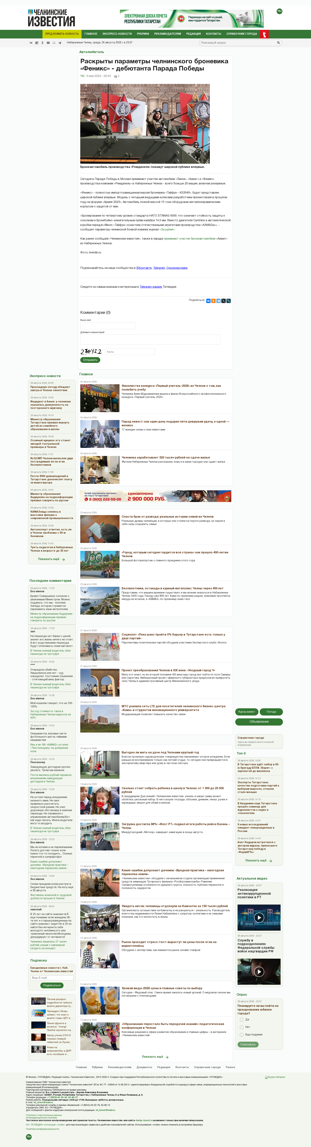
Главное (91, 34)
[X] (223, 301)
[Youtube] (48, 43)
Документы (144, 1067)
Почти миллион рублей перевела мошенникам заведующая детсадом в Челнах (50, 778)
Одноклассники (176, 268)
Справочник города (241, 34)
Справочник (207, 1067)
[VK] (31, 43)
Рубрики (143, 34)
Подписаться (52, 985)
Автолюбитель (91, 52)
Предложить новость (62, 34)
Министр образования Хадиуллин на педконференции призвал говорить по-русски (51, 617)
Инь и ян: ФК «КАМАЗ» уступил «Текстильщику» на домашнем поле (49, 748)
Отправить (90, 359)
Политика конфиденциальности (42, 1129)
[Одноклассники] (213, 301)
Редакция (193, 34)
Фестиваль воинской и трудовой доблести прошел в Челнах (50, 897)
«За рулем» (166, 229)
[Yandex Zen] (37, 43)
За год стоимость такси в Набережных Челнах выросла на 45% (50, 714)
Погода (271, 712)
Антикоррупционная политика (41, 1118)
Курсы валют (246, 712)
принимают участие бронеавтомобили (189, 239)
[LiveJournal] (228, 301)
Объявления (259, 721)
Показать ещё (48, 559)
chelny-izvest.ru (144, 1120)
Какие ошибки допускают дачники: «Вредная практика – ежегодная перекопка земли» (49, 865)
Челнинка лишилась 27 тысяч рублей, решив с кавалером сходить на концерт (48, 945)
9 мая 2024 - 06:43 (98, 76)
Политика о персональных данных (44, 1115)
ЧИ (82, 76)
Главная (81, 1067)
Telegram (159, 268)
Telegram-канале (151, 287)
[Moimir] (54, 43)
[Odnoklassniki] (42, 43)
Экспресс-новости (117, 34)
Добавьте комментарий (92, 332)
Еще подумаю (254, 1035)
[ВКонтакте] (208, 301)
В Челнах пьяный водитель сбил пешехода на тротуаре (50, 652)
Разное (230, 1067)
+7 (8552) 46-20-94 (57, 1097)
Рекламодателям (167, 34)
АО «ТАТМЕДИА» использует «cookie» (45, 1125)
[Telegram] (60, 43)
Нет (247, 1027)
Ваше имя (85, 320)
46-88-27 (73, 1097)
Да (247, 1019)
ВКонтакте (144, 268)
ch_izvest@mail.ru (43, 1103)
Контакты (213, 34)
